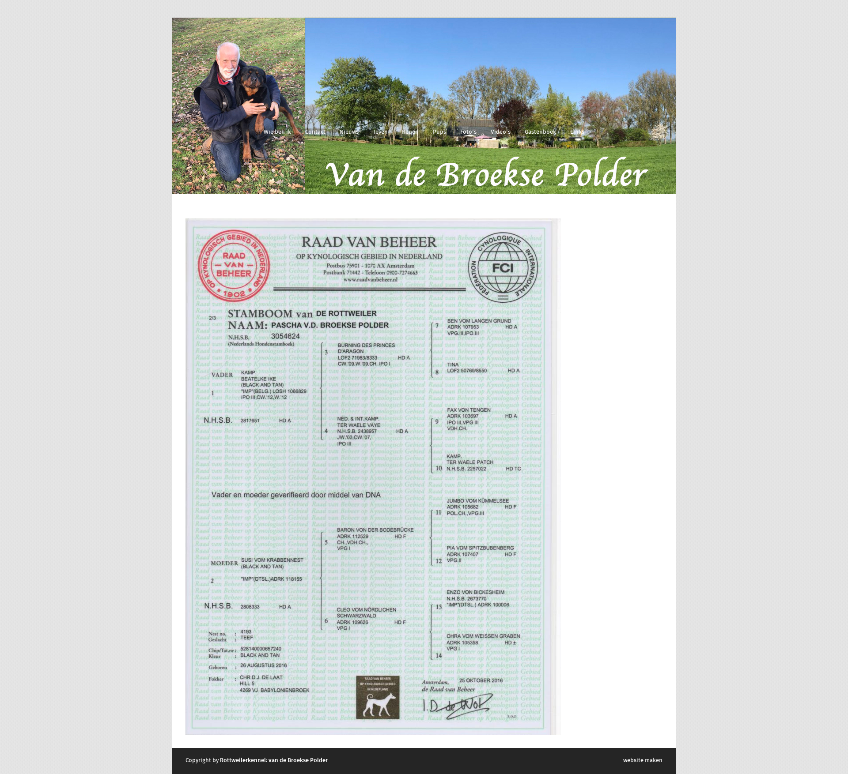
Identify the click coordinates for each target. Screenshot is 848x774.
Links (577, 132)
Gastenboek (540, 132)
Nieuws (349, 132)
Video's (501, 132)
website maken (642, 760)
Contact (315, 132)
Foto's (468, 132)
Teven (380, 132)
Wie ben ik (277, 132)
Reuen (410, 132)
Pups (439, 132)
